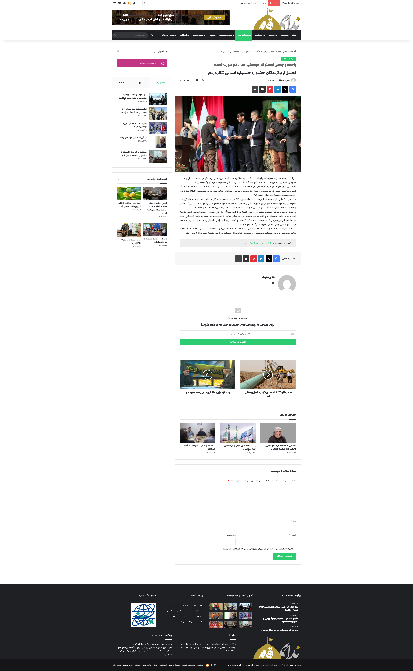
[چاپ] (255, 89)
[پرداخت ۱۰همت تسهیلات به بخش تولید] (155, 229)
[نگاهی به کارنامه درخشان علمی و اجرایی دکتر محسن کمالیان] (278, 433)
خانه (294, 35)
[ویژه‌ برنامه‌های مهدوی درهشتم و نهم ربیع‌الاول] (238, 433)
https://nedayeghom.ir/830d (258, 243)
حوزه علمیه (198, 35)
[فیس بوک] (292, 89)
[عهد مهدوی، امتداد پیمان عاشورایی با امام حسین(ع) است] (158, 99)
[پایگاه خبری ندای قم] (276, 18)
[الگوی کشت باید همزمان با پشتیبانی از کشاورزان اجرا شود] (158, 113)
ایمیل (292, 535)
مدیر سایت (285, 80)
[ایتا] (129, 3)
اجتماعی (259, 35)
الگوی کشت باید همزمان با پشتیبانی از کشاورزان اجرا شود (133, 110)
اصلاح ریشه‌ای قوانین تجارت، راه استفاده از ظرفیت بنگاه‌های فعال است (156, 208)
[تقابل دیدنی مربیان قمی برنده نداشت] (216, 624)
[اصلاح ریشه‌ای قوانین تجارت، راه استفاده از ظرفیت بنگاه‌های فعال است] (155, 193)
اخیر (141, 83)
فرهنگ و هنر (244, 35)
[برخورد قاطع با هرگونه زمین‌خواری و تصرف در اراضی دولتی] (216, 607)
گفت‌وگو (117, 665)
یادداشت (184, 35)
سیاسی (284, 35)
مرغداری (184, 616)
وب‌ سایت (231, 535)
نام (293, 521)
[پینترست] (270, 89)
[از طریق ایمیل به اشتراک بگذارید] (262, 89)
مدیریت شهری (225, 35)
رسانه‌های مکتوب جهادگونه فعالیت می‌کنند (198, 447)
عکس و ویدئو (168, 35)
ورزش (211, 35)
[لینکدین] (277, 89)
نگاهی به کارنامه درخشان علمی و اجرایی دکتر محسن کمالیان (280, 447)
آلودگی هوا (197, 605)
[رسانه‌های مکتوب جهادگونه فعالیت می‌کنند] (197, 433)
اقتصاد (272, 35)
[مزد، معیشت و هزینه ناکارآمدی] (129, 230)
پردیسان (172, 616)
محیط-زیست (196, 616)
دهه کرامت (197, 611)
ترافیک (174, 605)
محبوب (161, 83)
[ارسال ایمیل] (280, 80)
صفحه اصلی (288, 51)
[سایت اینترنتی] (273, 283)
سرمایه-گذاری (182, 611)
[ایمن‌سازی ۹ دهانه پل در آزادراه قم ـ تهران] (216, 615)
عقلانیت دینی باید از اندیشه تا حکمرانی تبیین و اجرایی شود (134, 153)
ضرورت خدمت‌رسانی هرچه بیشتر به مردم (135, 125)
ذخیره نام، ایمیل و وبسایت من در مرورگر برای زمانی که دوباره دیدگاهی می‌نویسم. (257, 549)
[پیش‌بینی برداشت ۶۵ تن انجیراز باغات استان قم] (129, 193)
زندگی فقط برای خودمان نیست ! (252, 3)
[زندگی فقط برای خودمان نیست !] (158, 142)
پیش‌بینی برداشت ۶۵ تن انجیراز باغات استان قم (129, 204)
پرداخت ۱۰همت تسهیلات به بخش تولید (155, 240)
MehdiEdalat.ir (235, 665)
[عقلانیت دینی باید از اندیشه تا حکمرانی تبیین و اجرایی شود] (158, 156)
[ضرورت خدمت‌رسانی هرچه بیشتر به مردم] (158, 128)
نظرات (122, 83)
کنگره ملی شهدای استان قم (191, 622)
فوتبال (169, 611)
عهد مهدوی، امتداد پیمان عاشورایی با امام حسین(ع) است (132, 96)
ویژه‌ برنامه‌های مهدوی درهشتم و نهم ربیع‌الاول (239, 447)
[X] (285, 89)
